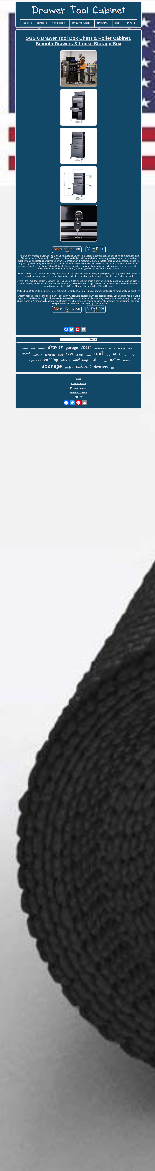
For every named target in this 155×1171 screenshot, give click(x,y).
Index (78, 379)
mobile (126, 360)
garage (72, 347)
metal (79, 354)
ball (126, 355)
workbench (37, 355)
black (117, 354)
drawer (55, 347)
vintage (121, 348)
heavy (108, 355)
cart (60, 354)
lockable (50, 354)
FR (81, 397)
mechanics (100, 348)
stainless (41, 349)
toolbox (112, 348)
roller (96, 359)
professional (34, 360)
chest (86, 347)
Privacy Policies (78, 388)
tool (98, 353)
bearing (88, 355)
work (33, 348)
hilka (113, 368)
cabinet (83, 365)
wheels (65, 360)
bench (131, 348)
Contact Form (78, 383)
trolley (115, 360)
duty (105, 361)
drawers (101, 366)
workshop (80, 359)
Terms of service (78, 392)
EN (76, 397)
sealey (69, 367)
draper (25, 348)
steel (26, 353)
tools (69, 354)
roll (133, 355)
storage (52, 366)
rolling (51, 360)
